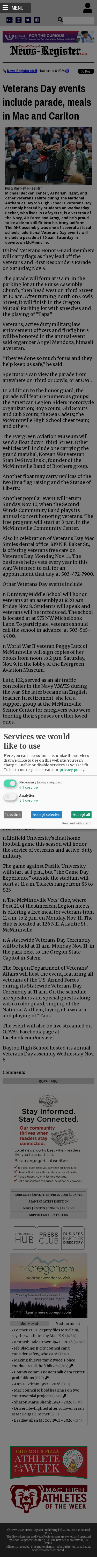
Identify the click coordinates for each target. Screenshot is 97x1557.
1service (28, 787)
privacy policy (71, 769)
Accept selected (47, 814)
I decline (12, 814)
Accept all (81, 814)
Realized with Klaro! (76, 823)
